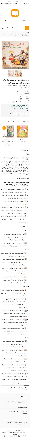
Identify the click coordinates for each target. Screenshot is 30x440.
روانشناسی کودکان (25, 186)
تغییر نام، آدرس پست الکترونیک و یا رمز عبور (18, 411)
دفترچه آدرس (24, 413)
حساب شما (27, 3)
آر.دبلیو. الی (27, 87)
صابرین (20, 90)
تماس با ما (3, 3)
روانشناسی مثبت (17, 184)
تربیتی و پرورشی (9, 184)
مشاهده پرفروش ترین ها (13, 102)
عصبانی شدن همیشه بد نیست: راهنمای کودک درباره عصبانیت (7, 141)
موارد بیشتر (24, 222)
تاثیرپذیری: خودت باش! (19, 280)
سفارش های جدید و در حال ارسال (13, 401)
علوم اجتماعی (21, 388)
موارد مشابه (26, 150)
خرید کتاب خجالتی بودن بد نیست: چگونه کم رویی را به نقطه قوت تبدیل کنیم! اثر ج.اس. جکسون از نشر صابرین (16, 34)
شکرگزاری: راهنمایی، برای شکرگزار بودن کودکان (15, 268)
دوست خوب (21, 277)
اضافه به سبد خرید (17, 114)
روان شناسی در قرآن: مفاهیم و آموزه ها (16, 201)
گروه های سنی (6, 388)
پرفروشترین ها (10, 431)
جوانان (25, 389)
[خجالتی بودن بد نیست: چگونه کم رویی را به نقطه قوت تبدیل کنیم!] (18, 73)
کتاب (26, 388)
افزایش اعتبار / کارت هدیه (11, 3)
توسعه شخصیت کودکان (15, 186)
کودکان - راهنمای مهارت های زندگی (22, 182)
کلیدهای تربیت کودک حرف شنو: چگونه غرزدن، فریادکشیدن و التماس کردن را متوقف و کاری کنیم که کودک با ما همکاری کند (14, 302)
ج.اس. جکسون (26, 85)
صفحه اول (21, 431)
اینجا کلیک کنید (11, 422)
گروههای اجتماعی (13, 388)
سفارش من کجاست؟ (20, 3)
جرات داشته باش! (22, 140)
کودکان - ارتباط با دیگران (9, 182)
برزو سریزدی (21, 85)
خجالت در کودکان (25, 184)
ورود (3, 28)
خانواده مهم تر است (20, 243)
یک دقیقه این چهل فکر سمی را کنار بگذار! (16, 195)
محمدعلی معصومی (11, 85)
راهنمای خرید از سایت (22, 424)
